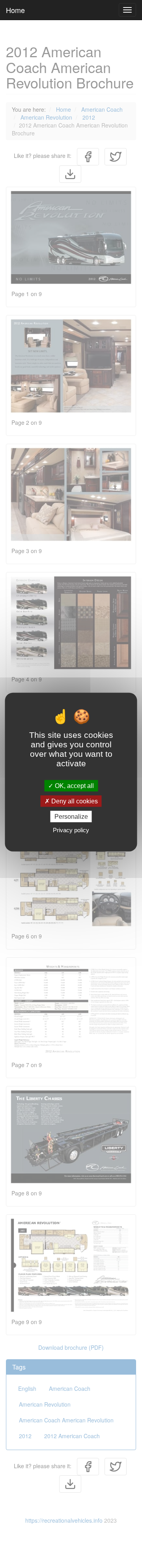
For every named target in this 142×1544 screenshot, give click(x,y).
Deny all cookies (74, 800)
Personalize (71, 816)
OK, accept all (73, 785)
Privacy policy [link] (71, 830)
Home (15, 10)
